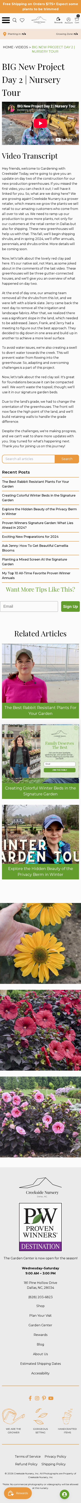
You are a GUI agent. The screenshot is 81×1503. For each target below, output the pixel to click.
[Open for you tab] (64, 1494)
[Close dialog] (76, 728)
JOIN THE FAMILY (59, 770)
